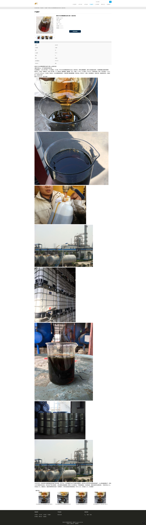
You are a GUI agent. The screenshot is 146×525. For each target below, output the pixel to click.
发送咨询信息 (75, 31)
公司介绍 (40, 514)
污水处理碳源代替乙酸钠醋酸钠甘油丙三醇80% (44, 504)
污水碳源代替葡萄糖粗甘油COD (81, 504)
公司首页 (36, 514)
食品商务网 (76, 523)
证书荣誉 (36, 516)
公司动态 (44, 514)
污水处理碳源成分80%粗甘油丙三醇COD (100, 504)
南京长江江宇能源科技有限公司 (67, 522)
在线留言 (44, 516)
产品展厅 (49, 514)
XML (82, 522)
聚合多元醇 (60, 514)
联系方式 (40, 516)
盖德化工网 (72, 523)
